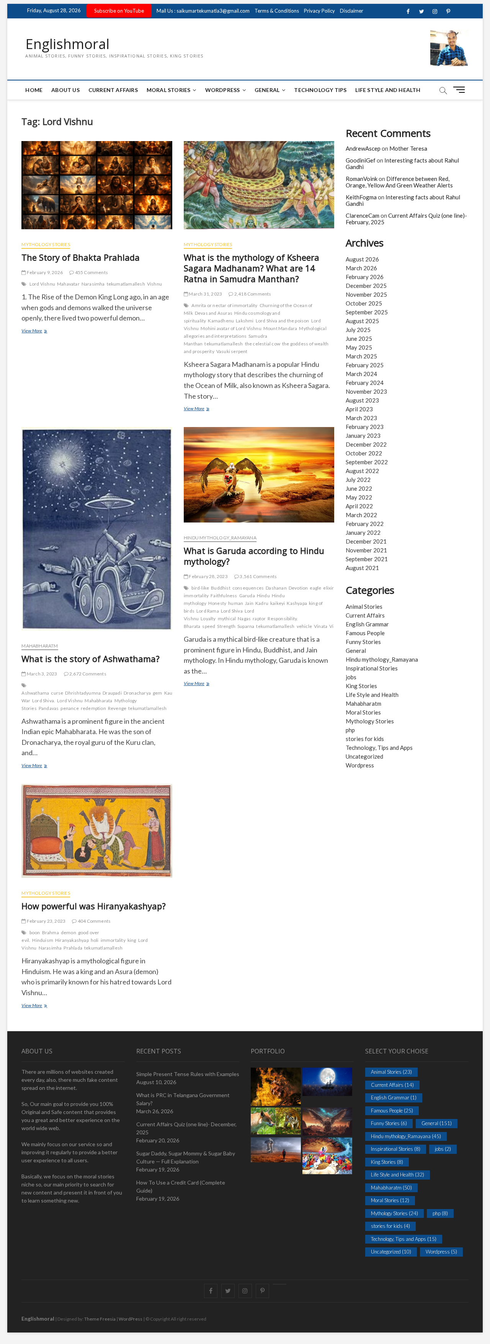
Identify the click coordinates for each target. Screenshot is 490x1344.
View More (40, 331)
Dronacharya (137, 693)
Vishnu (154, 284)
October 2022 (364, 453)
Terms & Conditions (277, 11)
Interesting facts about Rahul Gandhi (402, 163)
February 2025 (365, 364)
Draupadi (112, 693)
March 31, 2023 (205, 294)
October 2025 (364, 303)
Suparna (245, 626)
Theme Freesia (100, 1319)
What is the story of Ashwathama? (90, 658)
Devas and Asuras (213, 313)
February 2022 (365, 523)
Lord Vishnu (42, 284)
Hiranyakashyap (72, 940)
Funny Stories (363, 641)
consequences (248, 588)
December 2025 (366, 285)
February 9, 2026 (44, 272)
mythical (227, 618)
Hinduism (42, 940)
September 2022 (367, 461)
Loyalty (208, 618)
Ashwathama (35, 693)
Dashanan (276, 588)
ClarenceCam (362, 215)
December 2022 (366, 444)
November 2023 (366, 391)
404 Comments (94, 921)
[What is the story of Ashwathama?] (96, 531)
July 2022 (358, 479)
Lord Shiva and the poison (282, 321)
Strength (226, 626)
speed (208, 626)
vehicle (304, 626)
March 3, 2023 (41, 674)
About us (65, 90)
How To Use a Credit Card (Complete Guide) (180, 1186)
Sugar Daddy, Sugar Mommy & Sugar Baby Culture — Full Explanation (185, 1157)
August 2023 (362, 400)
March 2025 (361, 356)
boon (34, 932)
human (235, 603)
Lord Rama (207, 611)
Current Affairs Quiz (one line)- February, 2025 (406, 218)
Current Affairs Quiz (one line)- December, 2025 (186, 1128)
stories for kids (365, 738)
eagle (315, 588)
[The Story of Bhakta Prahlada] (96, 188)
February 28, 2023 (208, 576)
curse (57, 693)
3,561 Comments (258, 576)
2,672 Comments (87, 674)
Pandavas (49, 708)
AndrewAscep (363, 148)
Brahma (50, 932)
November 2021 (366, 550)
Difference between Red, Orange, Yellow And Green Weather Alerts (399, 182)
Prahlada (73, 948)
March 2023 (361, 417)
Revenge (117, 708)
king (131, 940)
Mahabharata (98, 700)
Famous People (365, 632)
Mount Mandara (280, 328)
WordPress (222, 90)
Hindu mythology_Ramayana (220, 538)
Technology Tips (320, 90)
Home (33, 90)
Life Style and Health (387, 90)
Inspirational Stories (372, 668)
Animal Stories (364, 606)
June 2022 (359, 488)
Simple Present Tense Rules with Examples (187, 1074)
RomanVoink (361, 178)
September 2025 (367, 312)
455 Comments (91, 272)
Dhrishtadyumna (83, 693)
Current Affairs (113, 90)
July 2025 (358, 329)
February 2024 (365, 382)
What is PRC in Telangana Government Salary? (183, 1099)
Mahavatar (68, 284)
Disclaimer (351, 11)
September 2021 (367, 558)
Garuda (247, 595)
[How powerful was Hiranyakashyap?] (96, 834)
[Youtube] (279, 1284)
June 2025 (359, 338)
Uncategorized (364, 756)
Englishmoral (67, 44)
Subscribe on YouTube (119, 11)
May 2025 (359, 347)
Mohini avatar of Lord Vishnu (231, 328)
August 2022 (362, 470)
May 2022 (359, 497)
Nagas (244, 618)
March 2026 (361, 268)
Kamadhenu (221, 321)
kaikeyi (277, 603)
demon (68, 932)
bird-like (200, 588)
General (267, 90)
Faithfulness (224, 595)
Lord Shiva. (43, 700)
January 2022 (363, 532)
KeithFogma (361, 197)
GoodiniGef (361, 160)
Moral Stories (169, 90)
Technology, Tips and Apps (379, 747)
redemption (93, 708)
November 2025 (366, 294)
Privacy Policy (319, 11)
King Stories (361, 685)
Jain (249, 603)
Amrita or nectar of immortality (224, 305)
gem (157, 693)
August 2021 (362, 567)
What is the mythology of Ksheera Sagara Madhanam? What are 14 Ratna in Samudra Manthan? (251, 267)
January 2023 (363, 435)
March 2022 (361, 514)
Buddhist (220, 588)
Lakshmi (244, 321)
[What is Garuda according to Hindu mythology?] (259, 478)
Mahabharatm (39, 646)
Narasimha (93, 284)
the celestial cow (262, 344)
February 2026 (365, 276)
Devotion (298, 588)
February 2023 (365, 426)
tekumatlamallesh (126, 284)
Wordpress (360, 765)
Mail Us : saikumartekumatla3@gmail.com (203, 11)
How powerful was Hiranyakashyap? (93, 906)
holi (95, 940)
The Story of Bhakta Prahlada (80, 257)
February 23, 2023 (45, 921)
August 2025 (362, 320)
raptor (259, 618)
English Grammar (367, 624)
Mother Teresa (408, 148)
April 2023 (359, 409)
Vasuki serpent (232, 351)
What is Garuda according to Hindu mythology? (254, 556)
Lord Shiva (232, 611)
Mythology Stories (45, 244)
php (350, 729)
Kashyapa (297, 603)
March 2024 (361, 373)
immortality (113, 940)
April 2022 (359, 506)
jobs (351, 677)
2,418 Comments (252, 294)
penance (69, 708)
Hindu (263, 595)
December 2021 (366, 541)
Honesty (217, 603)
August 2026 (362, 259)
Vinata (320, 626)
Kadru (261, 603)
